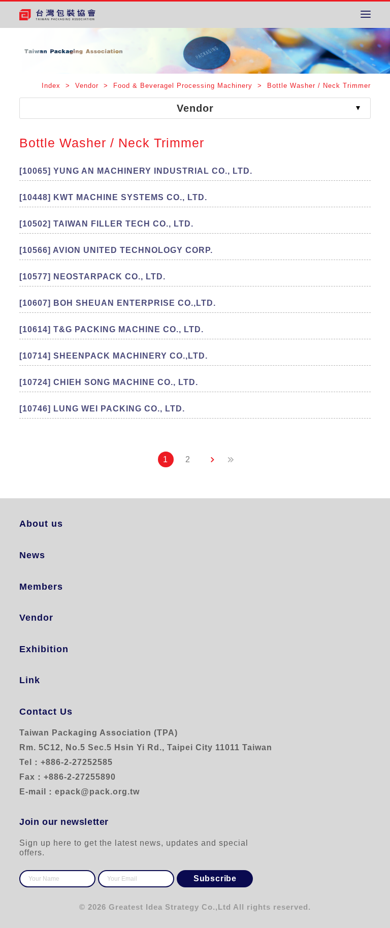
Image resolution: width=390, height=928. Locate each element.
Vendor (36, 618)
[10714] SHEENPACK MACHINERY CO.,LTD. (113, 355)
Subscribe (215, 878)
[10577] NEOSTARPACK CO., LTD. (92, 276)
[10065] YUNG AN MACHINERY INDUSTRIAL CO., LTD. (135, 171)
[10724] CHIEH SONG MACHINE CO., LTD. (108, 382)
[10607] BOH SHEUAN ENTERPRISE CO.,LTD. (117, 303)
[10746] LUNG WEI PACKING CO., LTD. (102, 408)
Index (52, 85)
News (32, 555)
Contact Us (46, 712)
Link (29, 680)
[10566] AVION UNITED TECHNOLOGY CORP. (116, 250)
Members (41, 587)
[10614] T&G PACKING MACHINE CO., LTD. (111, 329)
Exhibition (44, 649)
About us (41, 524)
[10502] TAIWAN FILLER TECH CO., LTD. (106, 223)
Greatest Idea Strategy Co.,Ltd (170, 907)
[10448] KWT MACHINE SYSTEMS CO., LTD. (113, 197)
